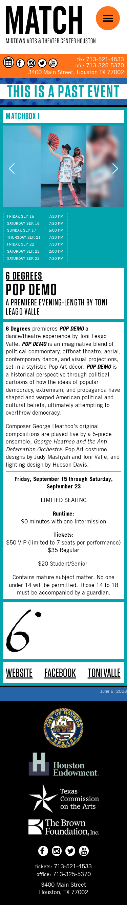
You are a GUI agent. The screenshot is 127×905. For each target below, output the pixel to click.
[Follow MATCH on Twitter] (42, 63)
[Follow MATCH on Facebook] (20, 63)
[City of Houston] (64, 746)
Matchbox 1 (23, 116)
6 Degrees (24, 275)
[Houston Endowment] (63, 776)
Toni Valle (104, 673)
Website (19, 673)
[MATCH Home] (44, 20)
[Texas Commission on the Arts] (63, 813)
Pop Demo (31, 289)
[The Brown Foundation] (63, 835)
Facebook (60, 673)
